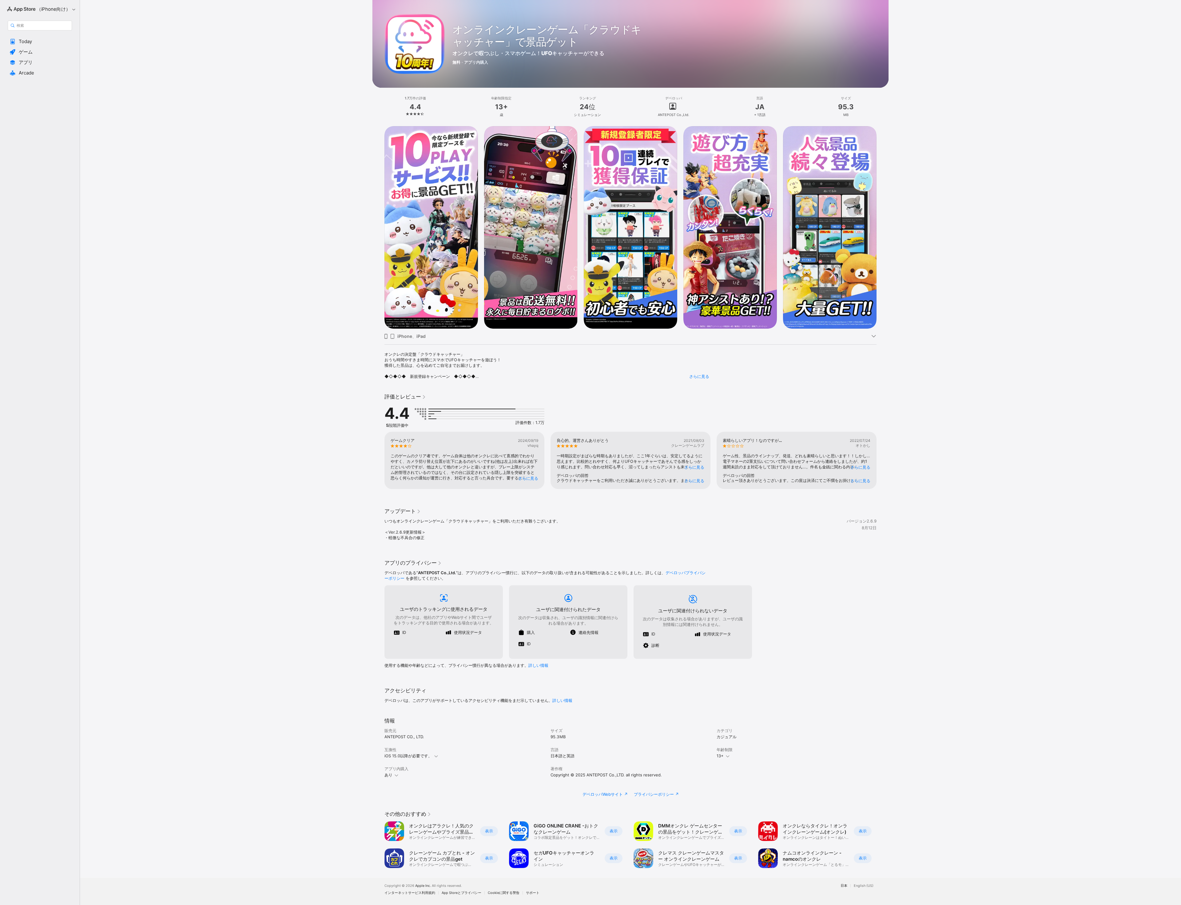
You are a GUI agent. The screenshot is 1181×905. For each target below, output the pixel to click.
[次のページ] (882, 227)
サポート (532, 893)
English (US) (863, 885)
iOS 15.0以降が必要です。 (408, 755)
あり (388, 774)
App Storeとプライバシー (461, 893)
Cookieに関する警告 (503, 893)
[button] (40, 41)
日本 (844, 885)
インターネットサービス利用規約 (409, 893)
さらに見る (699, 376)
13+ (720, 755)
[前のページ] (378, 227)
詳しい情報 (538, 665)
